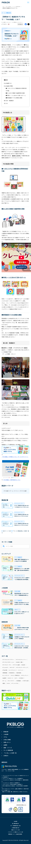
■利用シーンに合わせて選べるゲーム (16, 95)
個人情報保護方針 (15, 823)
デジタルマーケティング (22, 667)
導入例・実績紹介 (9, 100)
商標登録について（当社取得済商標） (15, 834)
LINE (8, 683)
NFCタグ (12, 667)
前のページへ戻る (6, 531)
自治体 (23, 665)
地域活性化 (12, 673)
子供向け (22, 678)
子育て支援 (25, 680)
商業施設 (5, 673)
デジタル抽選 (23, 491)
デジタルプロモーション (8, 662)
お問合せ (6, 755)
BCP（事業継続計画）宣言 (15, 825)
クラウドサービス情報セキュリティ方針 (15, 832)
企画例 (4, 678)
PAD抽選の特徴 (8, 86)
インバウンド (6, 675)
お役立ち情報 (7, 739)
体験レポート (7, 742)
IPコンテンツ (25, 675)
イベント (17, 491)
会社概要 (15, 821)
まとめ (6, 103)
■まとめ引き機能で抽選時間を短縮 (15, 93)
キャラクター (12, 680)
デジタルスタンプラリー (8, 659)
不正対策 (5, 670)
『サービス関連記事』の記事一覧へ (20, 531)
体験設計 (19, 680)
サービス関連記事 (8, 750)
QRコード (11, 678)
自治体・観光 (20, 662)
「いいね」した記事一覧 (10, 753)
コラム (5, 737)
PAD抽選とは (7, 83)
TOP (3, 6)
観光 (4, 683)
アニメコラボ (15, 683)
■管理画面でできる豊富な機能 (14, 98)
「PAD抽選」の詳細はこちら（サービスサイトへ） (15, 456)
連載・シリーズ (8, 747)
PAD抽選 (6, 491)
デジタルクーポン (7, 665)
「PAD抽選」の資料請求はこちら (11, 480)
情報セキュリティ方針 (15, 829)
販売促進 (19, 673)
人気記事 (6, 734)
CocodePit (5, 667)
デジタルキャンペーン (22, 659)
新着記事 (6, 731)
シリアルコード (13, 670)
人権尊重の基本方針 (15, 827)
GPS (16, 678)
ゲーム (11, 491)
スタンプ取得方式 (16, 675)
